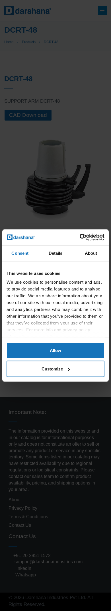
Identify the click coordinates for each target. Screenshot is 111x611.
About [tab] (91, 252)
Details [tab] (56, 252)
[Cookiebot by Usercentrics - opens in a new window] (79, 237)
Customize (52, 368)
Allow (55, 350)
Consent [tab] (19, 252)
